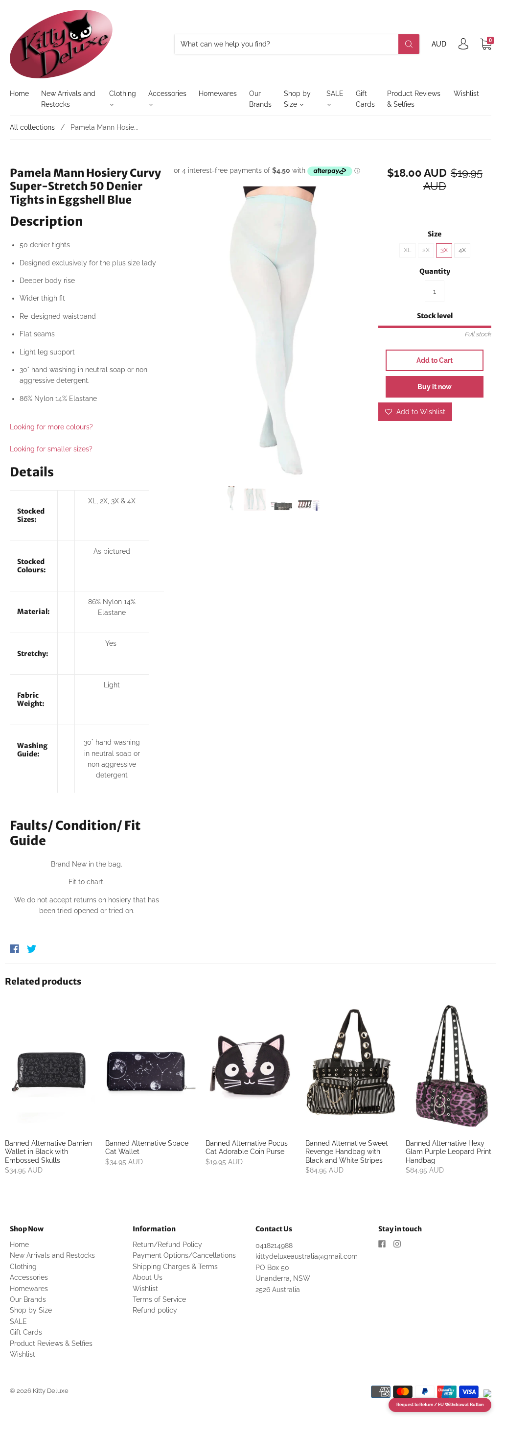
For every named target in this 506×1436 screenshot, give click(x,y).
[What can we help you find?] (297, 44)
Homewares (218, 93)
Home (19, 93)
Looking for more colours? (51, 427)
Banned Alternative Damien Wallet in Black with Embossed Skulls (48, 1151)
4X (462, 250)
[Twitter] (32, 949)
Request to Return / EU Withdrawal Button (439, 1404)
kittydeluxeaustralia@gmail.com (306, 1256)
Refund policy (155, 1310)
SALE (335, 93)
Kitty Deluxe (51, 1390)
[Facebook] (14, 949)
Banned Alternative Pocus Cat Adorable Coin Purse (247, 1147)
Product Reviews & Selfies (413, 99)
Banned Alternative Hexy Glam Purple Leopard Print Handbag (448, 1151)
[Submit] (408, 44)
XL (408, 250)
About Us (147, 1277)
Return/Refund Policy (167, 1244)
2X (426, 250)
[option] (271, 332)
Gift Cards (365, 99)
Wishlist (466, 93)
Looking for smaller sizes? (51, 449)
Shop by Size (297, 99)
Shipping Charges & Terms (175, 1267)
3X (444, 250)
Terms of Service (159, 1299)
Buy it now (434, 387)
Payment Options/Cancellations (184, 1255)
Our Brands (260, 99)
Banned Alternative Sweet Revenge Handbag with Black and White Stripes (346, 1151)
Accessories (167, 93)
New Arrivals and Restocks (68, 99)
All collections (32, 127)
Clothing (122, 93)
